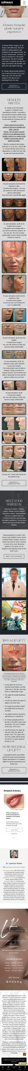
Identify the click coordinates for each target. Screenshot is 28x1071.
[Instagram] (12, 982)
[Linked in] (18, 982)
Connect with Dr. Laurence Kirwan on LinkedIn (15, 867)
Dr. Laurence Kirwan (8, 870)
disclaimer (14, 1053)
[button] (13, 838)
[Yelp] (15, 982)
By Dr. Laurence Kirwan (17, 809)
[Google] (7, 982)
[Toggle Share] (21, 982)
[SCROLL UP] (24, 1054)
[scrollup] (14, 1066)
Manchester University (9, 877)
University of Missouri (10, 881)
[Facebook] (10, 982)
